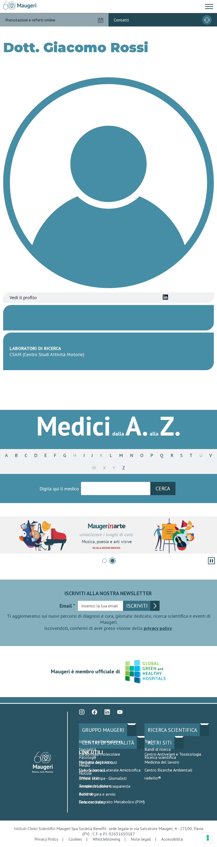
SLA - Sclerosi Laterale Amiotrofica (110, 770)
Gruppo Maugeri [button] (103, 730)
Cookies (75, 839)
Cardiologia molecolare (99, 754)
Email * (67, 606)
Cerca (163, 488)
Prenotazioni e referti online (30, 20)
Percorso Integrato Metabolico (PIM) (112, 801)
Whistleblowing (106, 839)
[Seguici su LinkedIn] (107, 712)
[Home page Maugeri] (19, 5)
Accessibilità (172, 839)
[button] (209, 6)
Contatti (121, 20)
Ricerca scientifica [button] (172, 730)
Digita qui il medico (59, 489)
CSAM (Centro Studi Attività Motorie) (47, 354)
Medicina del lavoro (161, 762)
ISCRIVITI (137, 605)
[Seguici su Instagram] (82, 712)
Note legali (141, 839)
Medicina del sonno (96, 762)
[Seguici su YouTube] (120, 712)
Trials (149, 741)
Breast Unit (89, 778)
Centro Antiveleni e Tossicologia (172, 754)
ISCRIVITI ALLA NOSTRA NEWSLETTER (108, 593)
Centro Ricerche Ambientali (168, 770)
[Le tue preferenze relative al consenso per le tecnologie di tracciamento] (208, 838)
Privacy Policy (46, 839)
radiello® (152, 778)
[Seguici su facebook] (94, 712)
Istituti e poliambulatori (100, 741)
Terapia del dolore (95, 785)
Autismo (86, 793)
